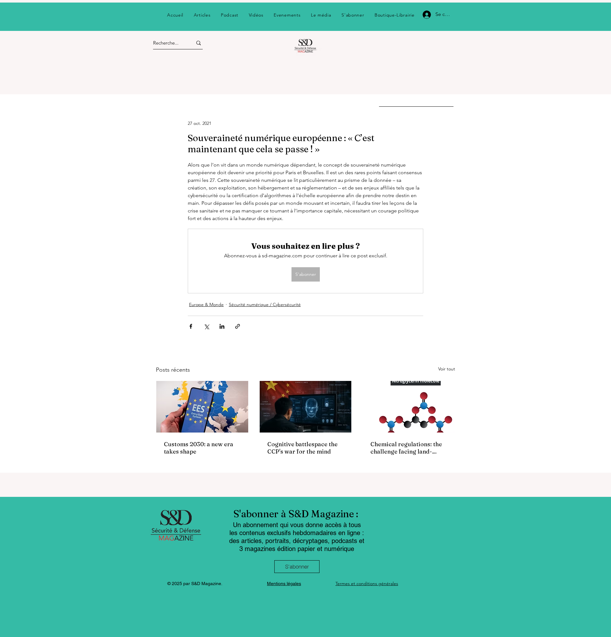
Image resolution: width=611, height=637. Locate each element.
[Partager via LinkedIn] (222, 326)
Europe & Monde (206, 304)
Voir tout (446, 369)
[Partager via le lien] (238, 326)
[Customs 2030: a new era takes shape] (202, 407)
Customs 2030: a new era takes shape (198, 447)
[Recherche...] (198, 43)
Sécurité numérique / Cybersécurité (265, 304)
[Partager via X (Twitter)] (206, 326)
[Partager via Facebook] (191, 326)
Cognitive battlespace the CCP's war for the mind (302, 447)
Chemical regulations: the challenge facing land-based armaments (406, 447)
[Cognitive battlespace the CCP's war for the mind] (306, 407)
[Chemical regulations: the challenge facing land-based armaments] (409, 407)
